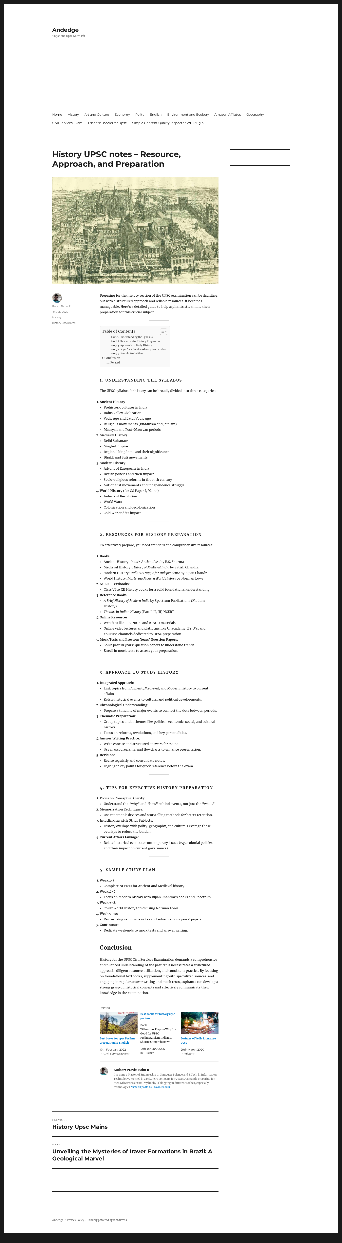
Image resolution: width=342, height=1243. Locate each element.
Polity (139, 114)
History (73, 114)
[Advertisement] (172, 79)
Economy (122, 114)
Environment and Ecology (188, 114)
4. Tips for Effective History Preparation (142, 349)
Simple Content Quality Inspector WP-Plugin (168, 123)
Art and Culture (97, 114)
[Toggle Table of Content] (161, 331)
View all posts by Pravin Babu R (150, 1087)
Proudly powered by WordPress (107, 1220)
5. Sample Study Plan (130, 353)
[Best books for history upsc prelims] (160, 1033)
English (156, 114)
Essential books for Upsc (107, 123)
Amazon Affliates (227, 114)
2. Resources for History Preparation (139, 341)
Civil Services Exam (67, 123)
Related (115, 362)
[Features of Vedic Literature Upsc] (199, 1023)
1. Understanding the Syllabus (135, 337)
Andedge (65, 29)
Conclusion (112, 358)
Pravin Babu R (61, 306)
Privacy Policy (75, 1220)
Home (57, 114)
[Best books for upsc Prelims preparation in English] (119, 1023)
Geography (255, 114)
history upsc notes (63, 322)
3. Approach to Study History (135, 345)
